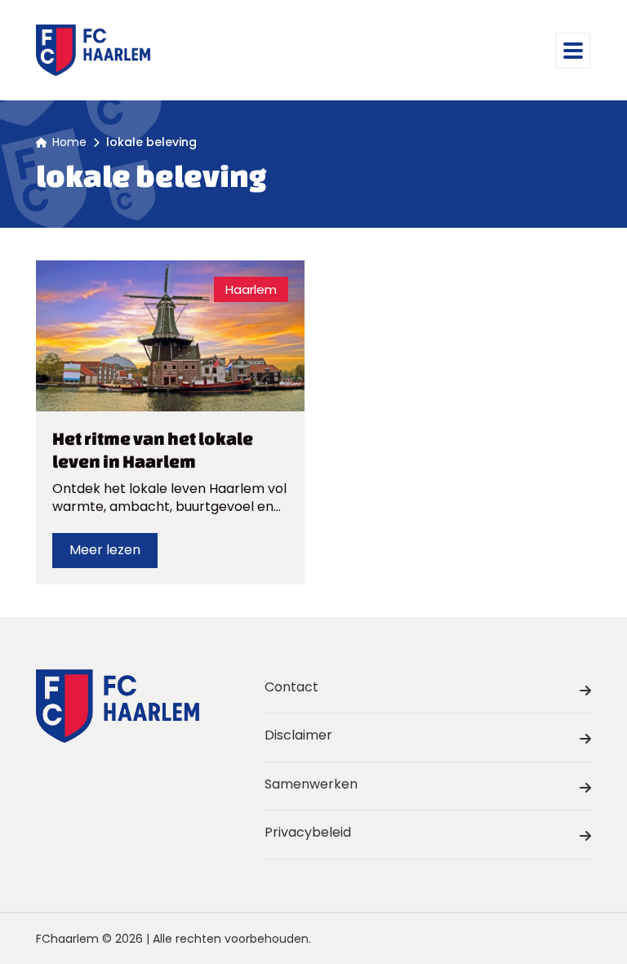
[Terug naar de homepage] (93, 50)
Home (69, 142)
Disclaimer (298, 735)
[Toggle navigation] (573, 51)
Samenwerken (311, 784)
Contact (291, 686)
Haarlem (251, 289)
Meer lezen (104, 549)
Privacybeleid (308, 832)
